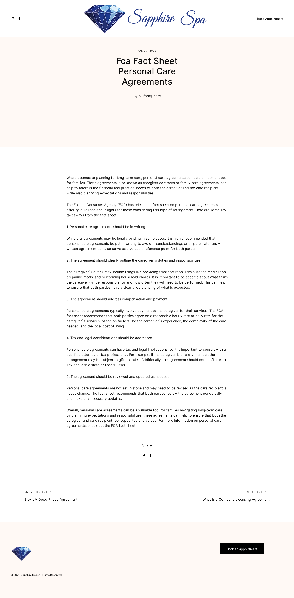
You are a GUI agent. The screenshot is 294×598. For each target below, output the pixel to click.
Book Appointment (270, 18)
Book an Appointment (242, 549)
